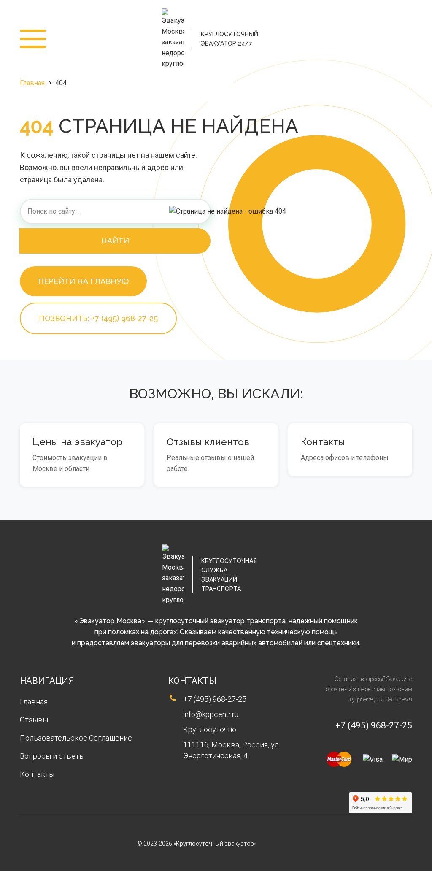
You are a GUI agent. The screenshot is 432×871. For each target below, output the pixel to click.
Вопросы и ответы (52, 756)
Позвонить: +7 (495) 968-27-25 (98, 318)
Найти (115, 240)
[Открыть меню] (33, 39)
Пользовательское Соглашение (76, 737)
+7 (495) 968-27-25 (400, 38)
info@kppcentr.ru (210, 714)
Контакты (37, 774)
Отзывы (34, 719)
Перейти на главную (83, 281)
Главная (32, 83)
